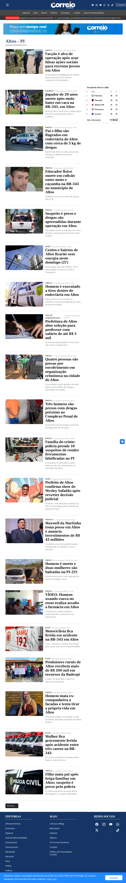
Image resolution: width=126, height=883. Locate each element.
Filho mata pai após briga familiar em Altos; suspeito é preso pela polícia (62, 780)
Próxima (12, 806)
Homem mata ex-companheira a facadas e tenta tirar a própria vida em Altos (62, 704)
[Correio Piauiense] (63, 5)
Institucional (11, 842)
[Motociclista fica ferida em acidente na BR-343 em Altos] (24, 639)
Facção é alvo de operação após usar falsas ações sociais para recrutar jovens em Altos (62, 62)
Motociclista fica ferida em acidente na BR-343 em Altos (62, 635)
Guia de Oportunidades (94, 13)
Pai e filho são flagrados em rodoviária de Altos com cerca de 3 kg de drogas (63, 139)
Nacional (9, 856)
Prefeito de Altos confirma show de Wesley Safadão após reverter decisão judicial (62, 490)
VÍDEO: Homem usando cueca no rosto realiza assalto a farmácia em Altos (62, 601)
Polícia (44, 13)
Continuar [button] (114, 878)
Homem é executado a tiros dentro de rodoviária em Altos (62, 290)
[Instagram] (97, 4)
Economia (65, 13)
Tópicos (53, 837)
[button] (102, 878)
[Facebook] (93, 4)
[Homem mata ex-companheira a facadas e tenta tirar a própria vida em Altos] (24, 708)
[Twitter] (108, 4)
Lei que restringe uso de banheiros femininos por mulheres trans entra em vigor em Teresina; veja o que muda (84, 18)
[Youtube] (100, 4)
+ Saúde (76, 13)
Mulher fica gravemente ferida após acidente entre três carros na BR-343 (62, 744)
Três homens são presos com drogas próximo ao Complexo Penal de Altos (61, 412)
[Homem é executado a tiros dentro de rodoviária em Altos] (24, 295)
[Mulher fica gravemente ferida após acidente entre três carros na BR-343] (24, 747)
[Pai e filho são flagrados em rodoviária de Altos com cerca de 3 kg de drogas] (24, 143)
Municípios (55, 828)
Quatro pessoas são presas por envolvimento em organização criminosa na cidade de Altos (62, 369)
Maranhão (10, 851)
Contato (53, 847)
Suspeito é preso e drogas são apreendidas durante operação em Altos (63, 219)
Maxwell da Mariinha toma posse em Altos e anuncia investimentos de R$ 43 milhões (63, 531)
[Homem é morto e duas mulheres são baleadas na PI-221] (24, 571)
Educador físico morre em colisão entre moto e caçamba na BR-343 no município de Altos (62, 181)
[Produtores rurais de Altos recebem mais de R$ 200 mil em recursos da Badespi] (24, 671)
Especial (26, 13)
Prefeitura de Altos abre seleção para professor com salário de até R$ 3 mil (61, 329)
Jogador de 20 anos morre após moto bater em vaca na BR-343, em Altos (61, 100)
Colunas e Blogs (57, 823)
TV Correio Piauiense (59, 842)
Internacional (11, 847)
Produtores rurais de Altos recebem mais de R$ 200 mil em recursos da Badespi (63, 668)
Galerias (53, 833)
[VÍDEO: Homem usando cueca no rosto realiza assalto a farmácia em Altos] (24, 605)
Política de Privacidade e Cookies (61, 853)
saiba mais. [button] (52, 879)
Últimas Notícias (13, 823)
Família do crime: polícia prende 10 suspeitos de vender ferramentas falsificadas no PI (62, 450)
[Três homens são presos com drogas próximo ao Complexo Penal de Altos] (24, 415)
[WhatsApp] (104, 4)
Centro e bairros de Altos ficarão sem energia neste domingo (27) (61, 256)
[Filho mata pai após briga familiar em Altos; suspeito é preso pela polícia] (24, 783)
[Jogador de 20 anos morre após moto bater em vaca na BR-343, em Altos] (24, 105)
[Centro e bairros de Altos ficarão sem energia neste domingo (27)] (24, 260)
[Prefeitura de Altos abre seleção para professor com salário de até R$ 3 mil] (24, 331)
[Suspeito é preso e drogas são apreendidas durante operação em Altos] (24, 224)
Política (54, 13)
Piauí (35, 13)
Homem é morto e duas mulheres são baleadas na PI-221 (61, 568)
